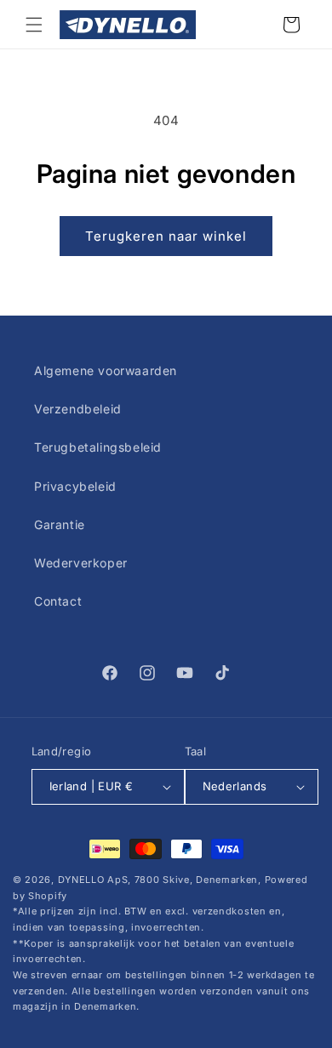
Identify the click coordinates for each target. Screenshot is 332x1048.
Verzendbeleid (78, 409)
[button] (34, 24)
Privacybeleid (75, 486)
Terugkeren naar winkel (166, 236)
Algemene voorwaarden (105, 370)
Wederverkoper (81, 562)
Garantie (59, 524)
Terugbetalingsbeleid (98, 447)
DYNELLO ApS (93, 880)
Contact (58, 601)
